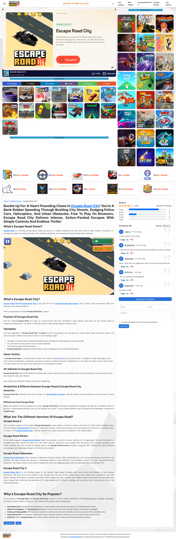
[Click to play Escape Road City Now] (59, 266)
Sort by (159, 226)
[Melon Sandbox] (126, 24)
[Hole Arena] (165, 119)
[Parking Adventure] (126, 62)
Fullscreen (111, 74)
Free (18, 523)
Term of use (94, 534)
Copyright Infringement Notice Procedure (115, 534)
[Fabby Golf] (126, 81)
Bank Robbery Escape (56, 394)
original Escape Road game (66, 303)
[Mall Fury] (165, 62)
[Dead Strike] (126, 157)
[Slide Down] (92, 110)
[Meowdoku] (165, 43)
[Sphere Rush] (165, 24)
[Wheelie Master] (26, 110)
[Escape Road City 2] (26, 94)
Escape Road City (85, 206)
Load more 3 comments (145, 299)
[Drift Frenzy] (165, 81)
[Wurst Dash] (126, 100)
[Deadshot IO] (146, 24)
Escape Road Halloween (14, 457)
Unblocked (9, 523)
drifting (64, 358)
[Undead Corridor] (59, 110)
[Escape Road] (92, 94)
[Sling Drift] (42, 110)
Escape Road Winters (31, 440)
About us (63, 534)
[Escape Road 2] (75, 110)
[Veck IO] (42, 94)
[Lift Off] (146, 157)
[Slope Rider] (108, 94)
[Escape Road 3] (146, 119)
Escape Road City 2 (29, 303)
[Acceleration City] (59, 94)
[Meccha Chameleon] (126, 43)
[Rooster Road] (165, 100)
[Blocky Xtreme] (146, 43)
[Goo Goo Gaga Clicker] (146, 138)
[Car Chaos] (10, 110)
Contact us (72, 534)
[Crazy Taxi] (165, 157)
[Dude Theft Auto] (75, 94)
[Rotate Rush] (146, 81)
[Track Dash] (126, 119)
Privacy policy (83, 534)
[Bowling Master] (146, 62)
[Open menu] (4, 3)
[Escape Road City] (14, 3)
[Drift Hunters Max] (10, 94)
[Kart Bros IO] (108, 110)
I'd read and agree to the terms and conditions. (139, 322)
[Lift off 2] (126, 138)
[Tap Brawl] (146, 100)
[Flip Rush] (165, 138)
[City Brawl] (10, 127)
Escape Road (9, 231)
